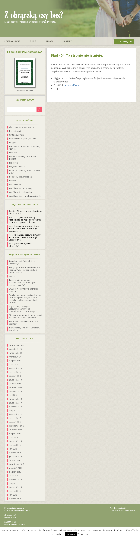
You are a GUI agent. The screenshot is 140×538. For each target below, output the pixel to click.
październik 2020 (16, 345)
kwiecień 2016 (15, 441)
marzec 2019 (15, 372)
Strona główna (12, 41)
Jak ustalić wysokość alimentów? (20, 244)
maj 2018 (13, 395)
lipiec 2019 (13, 364)
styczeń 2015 (15, 498)
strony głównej (72, 85)
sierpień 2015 (15, 471)
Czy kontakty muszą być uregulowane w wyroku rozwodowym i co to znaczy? (22, 309)
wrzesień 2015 (15, 468)
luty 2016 (13, 448)
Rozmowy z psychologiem (20, 176)
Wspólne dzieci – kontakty (20, 192)
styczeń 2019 (15, 376)
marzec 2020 (15, 356)
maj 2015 (13, 483)
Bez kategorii (15, 131)
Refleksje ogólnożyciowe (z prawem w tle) (25, 171)
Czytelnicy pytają (16, 135)
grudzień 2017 (15, 402)
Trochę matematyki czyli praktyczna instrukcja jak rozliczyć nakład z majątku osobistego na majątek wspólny (25, 299)
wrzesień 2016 (15, 429)
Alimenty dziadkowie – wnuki (21, 127)
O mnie (33, 41)
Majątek (12, 142)
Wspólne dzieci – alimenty (20, 188)
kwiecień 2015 (15, 487)
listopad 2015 (15, 460)
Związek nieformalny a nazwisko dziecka (23, 290)
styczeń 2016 (15, 452)
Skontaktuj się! (124, 41)
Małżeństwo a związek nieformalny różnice (24, 147)
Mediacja (13, 152)
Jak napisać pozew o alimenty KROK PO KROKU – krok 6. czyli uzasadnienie (24, 228)
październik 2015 (16, 464)
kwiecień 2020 (15, 353)
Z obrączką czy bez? (33, 15)
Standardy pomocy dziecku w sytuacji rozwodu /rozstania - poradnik (25, 316)
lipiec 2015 (13, 475)
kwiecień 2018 (15, 399)
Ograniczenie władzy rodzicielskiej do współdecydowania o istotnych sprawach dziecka (25, 220)
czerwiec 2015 (15, 479)
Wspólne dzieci (15, 184)
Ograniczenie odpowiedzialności (122, 510)
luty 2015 (13, 494)
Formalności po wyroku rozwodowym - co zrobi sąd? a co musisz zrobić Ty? (24, 282)
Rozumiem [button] (71, 534)
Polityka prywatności (118, 508)
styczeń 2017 (15, 422)
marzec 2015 (15, 491)
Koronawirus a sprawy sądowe (22, 138)
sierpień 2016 (15, 433)
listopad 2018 (15, 383)
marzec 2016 (15, 445)
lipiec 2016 (13, 437)
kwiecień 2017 (15, 414)
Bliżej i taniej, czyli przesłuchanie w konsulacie (24, 328)
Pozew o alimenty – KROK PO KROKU (22, 157)
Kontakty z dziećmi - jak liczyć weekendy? (22, 262)
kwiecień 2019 (15, 368)
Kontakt (67, 41)
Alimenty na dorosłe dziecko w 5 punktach (25, 212)
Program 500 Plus (17, 166)
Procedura (13, 162)
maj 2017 (13, 410)
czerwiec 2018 (15, 391)
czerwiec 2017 (15, 406)
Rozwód (12, 180)
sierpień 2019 (15, 360)
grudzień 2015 (15, 456)
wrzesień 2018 (15, 387)
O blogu (49, 41)
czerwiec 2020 (15, 349)
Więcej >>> (83, 534)
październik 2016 (16, 425)
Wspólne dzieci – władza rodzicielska (25, 196)
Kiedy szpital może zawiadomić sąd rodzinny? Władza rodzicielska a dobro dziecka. (24, 270)
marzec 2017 (15, 418)
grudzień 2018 (15, 379)
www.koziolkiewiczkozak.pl (14, 524)
